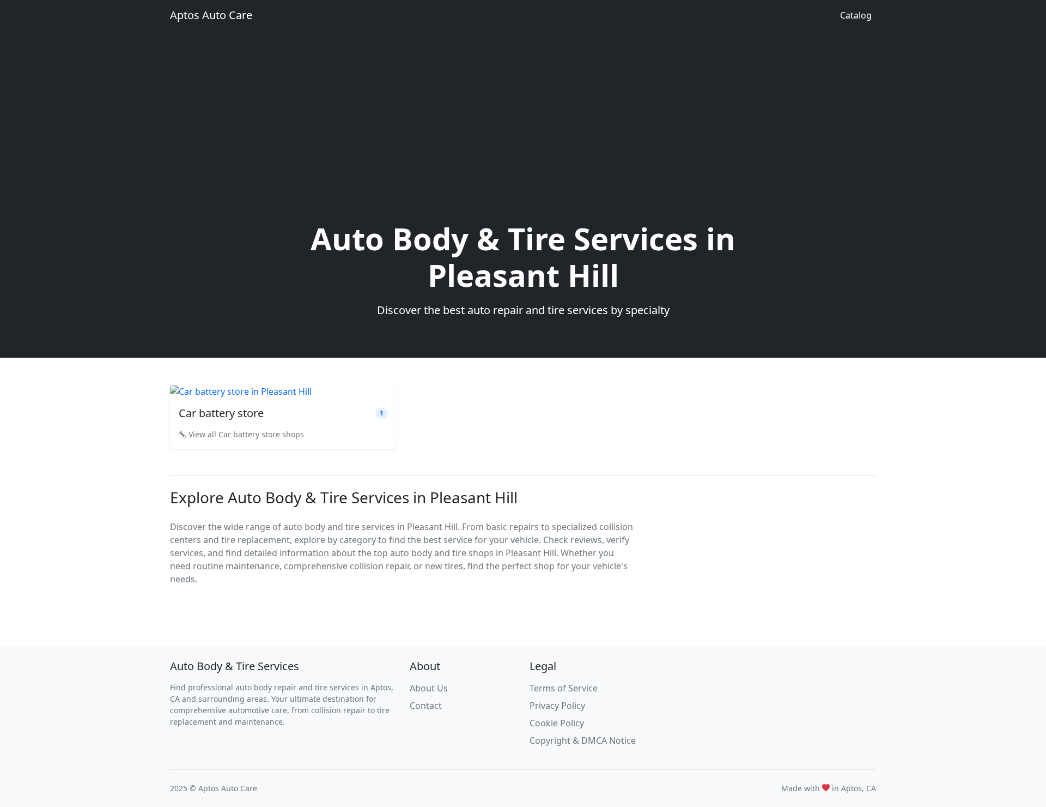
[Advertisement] (523, 138)
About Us (429, 688)
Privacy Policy (557, 706)
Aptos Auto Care (211, 15)
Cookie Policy (557, 723)
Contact (426, 706)
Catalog (856, 15)
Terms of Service (564, 688)
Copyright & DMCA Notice (583, 740)
